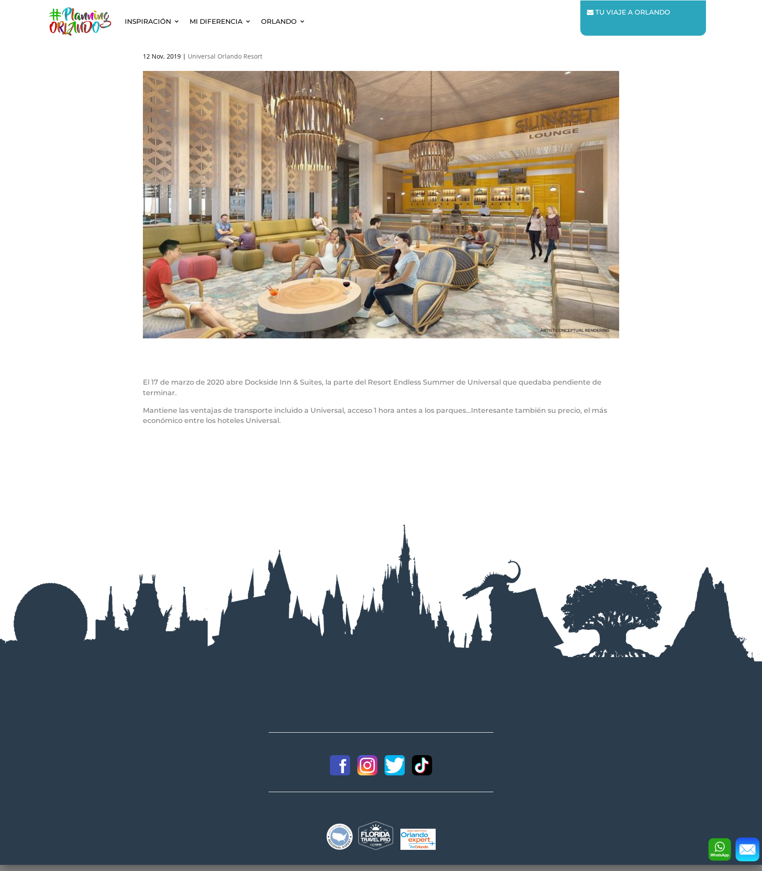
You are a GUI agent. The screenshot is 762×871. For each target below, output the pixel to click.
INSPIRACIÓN (148, 21)
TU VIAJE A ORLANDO (632, 12)
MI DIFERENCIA (216, 21)
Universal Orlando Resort (225, 56)
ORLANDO (279, 21)
